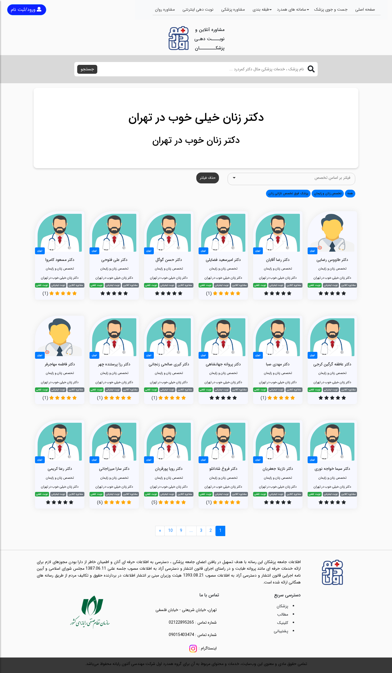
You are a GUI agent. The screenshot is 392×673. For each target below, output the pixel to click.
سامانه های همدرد (291, 9)
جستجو (87, 69)
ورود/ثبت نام (23, 9)
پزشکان (282, 606)
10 (170, 530)
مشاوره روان (165, 9)
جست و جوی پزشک (331, 9)
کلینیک (282, 623)
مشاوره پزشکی (233, 9)
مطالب (282, 614)
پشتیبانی (281, 631)
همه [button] (350, 193)
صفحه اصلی (365, 9)
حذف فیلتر (208, 178)
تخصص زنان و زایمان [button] (327, 193)
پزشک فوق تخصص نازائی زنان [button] (288, 193)
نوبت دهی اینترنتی (198, 9)
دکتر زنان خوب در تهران (196, 140)
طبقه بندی (261, 9)
